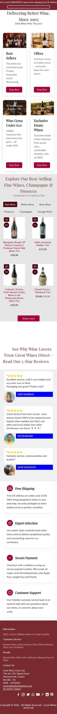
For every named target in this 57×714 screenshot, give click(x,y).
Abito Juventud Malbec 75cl (43, 244)
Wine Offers (16, 657)
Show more (28, 318)
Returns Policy (31, 644)
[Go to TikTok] (42, 695)
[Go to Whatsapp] (33, 695)
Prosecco (9, 211)
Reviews (7, 644)
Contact (13, 634)
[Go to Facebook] (18, 695)
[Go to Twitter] (28, 695)
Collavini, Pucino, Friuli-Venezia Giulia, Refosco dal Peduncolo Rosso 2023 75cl (14, 295)
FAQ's (6, 634)
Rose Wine (45, 204)
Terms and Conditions (13, 647)
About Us (30, 634)
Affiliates (21, 634)
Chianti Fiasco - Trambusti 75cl (42, 291)
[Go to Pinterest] (51, 695)
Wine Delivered (46, 644)
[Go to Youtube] (38, 695)
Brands (6, 657)
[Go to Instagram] (23, 695)
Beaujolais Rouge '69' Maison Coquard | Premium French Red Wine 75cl (14, 246)
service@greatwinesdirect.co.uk (17, 686)
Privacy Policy (17, 644)
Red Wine (10, 204)
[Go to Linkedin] (47, 695)
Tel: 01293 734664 (12, 689)
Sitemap (41, 657)
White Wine (27, 204)
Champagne (25, 211)
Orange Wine (45, 211)
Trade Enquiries (42, 634)
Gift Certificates (29, 657)
